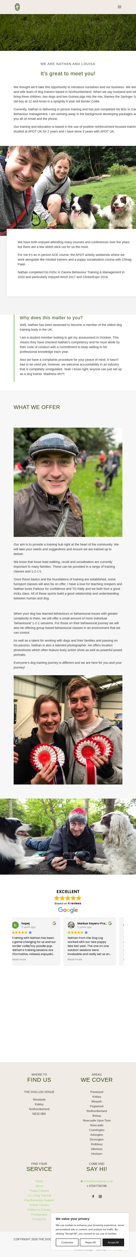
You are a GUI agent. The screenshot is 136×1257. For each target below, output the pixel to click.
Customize (67, 1242)
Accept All (113, 1242)
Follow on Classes (39, 1209)
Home (39, 1181)
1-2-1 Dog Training (39, 1195)
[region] (90, 1231)
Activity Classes (39, 1205)
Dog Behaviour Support (39, 1200)
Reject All (90, 1242)
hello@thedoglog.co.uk (98, 1181)
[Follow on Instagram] (100, 1196)
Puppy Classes (39, 1190)
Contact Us (39, 1219)
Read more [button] (25, 959)
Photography (39, 1214)
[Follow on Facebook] (93, 1196)
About (39, 1185)
